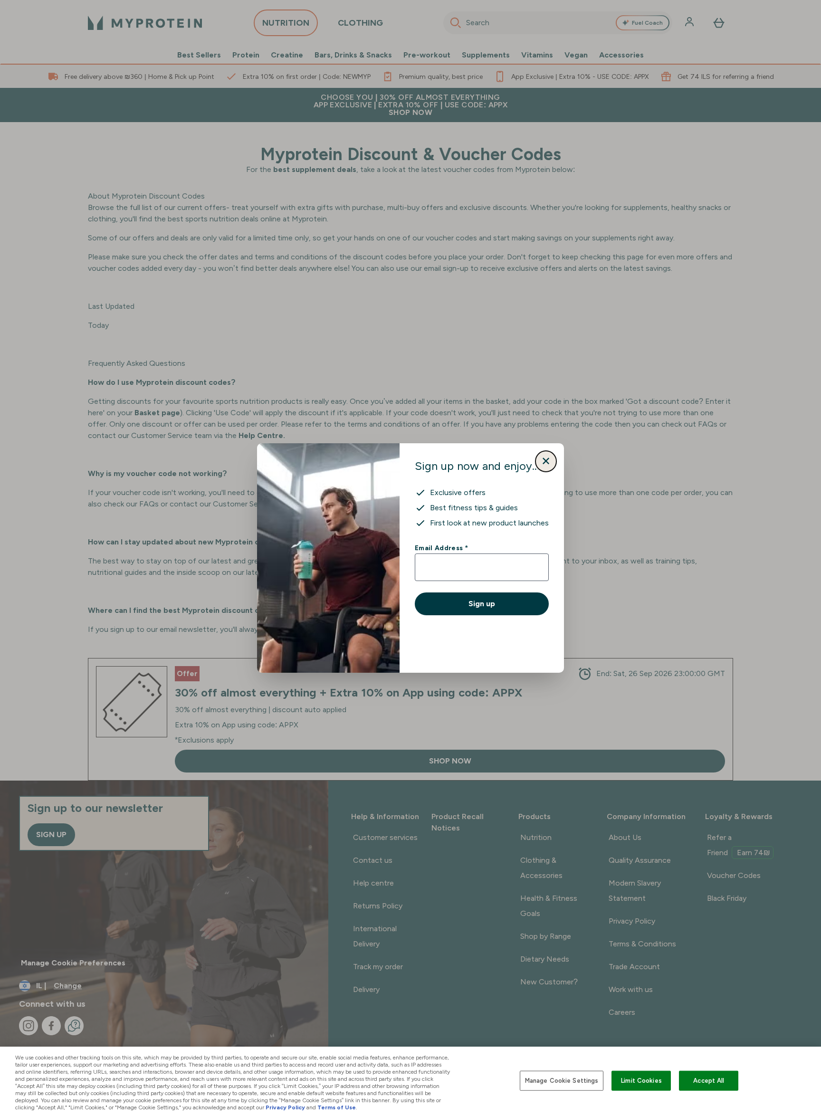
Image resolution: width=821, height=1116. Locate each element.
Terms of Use (336, 1107)
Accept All (708, 1080)
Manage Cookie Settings (562, 1080)
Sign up (481, 604)
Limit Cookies (641, 1080)
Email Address (441, 548)
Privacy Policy (285, 1107)
